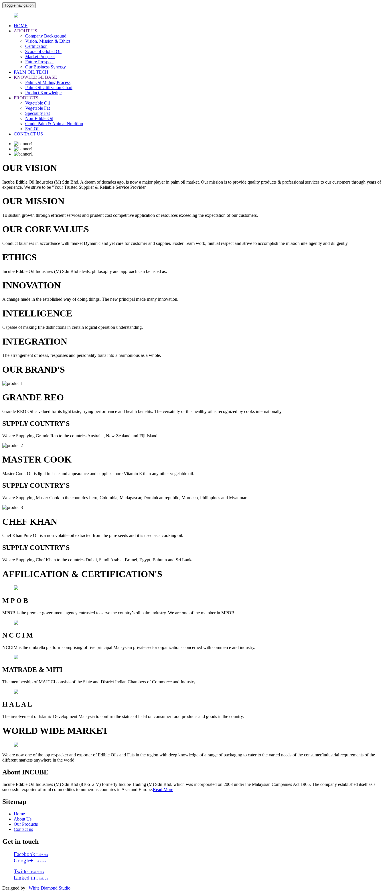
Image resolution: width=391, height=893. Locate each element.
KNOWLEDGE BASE (35, 77)
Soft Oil (32, 128)
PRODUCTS (26, 97)
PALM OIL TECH (31, 72)
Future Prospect (39, 61)
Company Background (45, 36)
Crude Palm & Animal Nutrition (54, 123)
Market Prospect (40, 56)
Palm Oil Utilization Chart (48, 87)
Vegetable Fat (37, 108)
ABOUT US (25, 30)
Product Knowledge (43, 92)
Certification (36, 46)
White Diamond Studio (49, 888)
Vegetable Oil (37, 103)
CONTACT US (28, 133)
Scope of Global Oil (43, 51)
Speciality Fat (37, 113)
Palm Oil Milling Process (47, 82)
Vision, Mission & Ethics (47, 41)
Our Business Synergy (45, 66)
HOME (20, 25)
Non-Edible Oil (39, 118)
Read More (163, 789)
